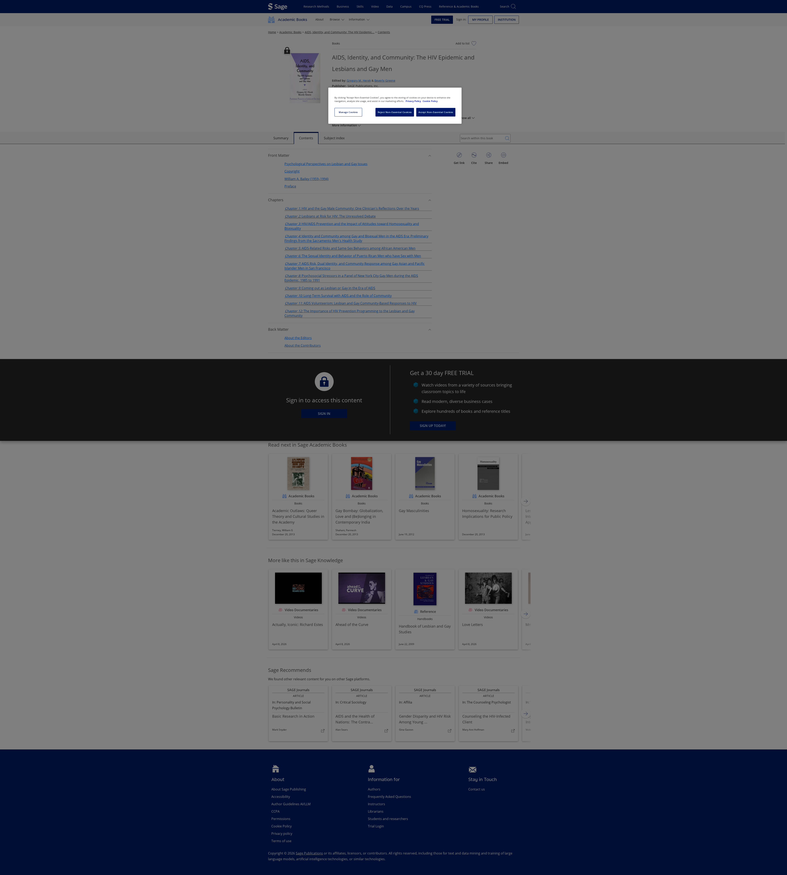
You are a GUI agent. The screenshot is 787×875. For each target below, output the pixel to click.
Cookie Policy (430, 101)
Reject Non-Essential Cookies (395, 112)
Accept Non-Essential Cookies (436, 112)
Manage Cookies (348, 112)
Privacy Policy (414, 101)
